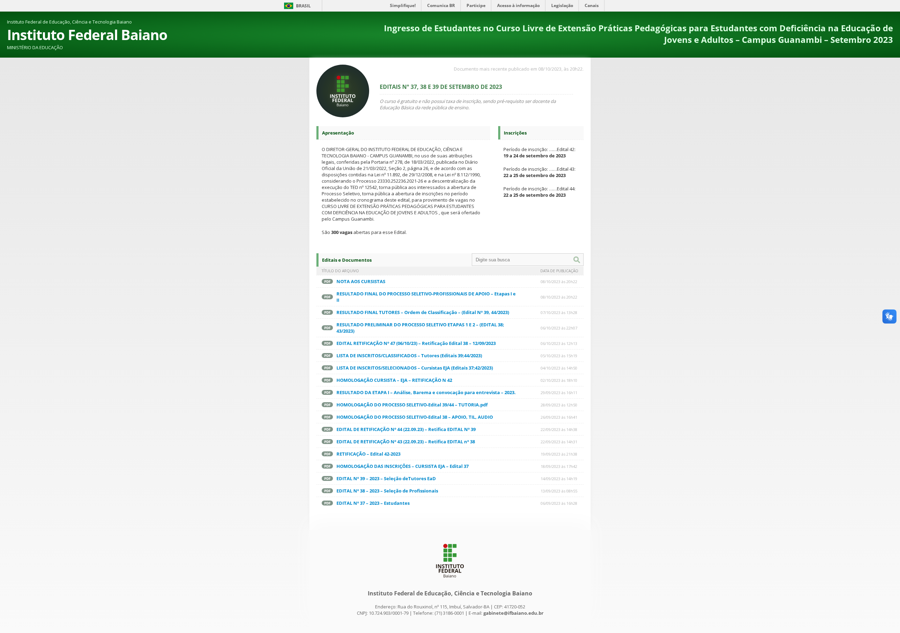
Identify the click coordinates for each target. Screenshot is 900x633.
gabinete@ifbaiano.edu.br (513, 613)
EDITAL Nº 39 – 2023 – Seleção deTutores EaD (386, 478)
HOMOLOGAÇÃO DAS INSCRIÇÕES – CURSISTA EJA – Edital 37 (402, 466)
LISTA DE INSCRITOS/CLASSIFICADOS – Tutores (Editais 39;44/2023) (409, 355)
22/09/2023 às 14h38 (559, 429)
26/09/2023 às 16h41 (559, 417)
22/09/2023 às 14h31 (559, 441)
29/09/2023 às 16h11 (559, 392)
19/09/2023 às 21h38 (559, 454)
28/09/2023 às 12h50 (559, 404)
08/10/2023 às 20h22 (559, 281)
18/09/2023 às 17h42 (559, 466)
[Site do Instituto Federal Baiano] (450, 579)
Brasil (303, 6)
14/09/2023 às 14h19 (559, 478)
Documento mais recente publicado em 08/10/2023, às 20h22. (519, 69)
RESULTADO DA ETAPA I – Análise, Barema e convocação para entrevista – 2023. (426, 392)
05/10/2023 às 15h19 (559, 355)
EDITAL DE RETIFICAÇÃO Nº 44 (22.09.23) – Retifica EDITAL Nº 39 (406, 429)
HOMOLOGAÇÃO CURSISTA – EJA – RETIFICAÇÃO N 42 (394, 380)
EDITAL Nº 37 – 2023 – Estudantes (373, 503)
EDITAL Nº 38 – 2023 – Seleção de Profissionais (387, 491)
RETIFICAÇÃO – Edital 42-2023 (368, 454)
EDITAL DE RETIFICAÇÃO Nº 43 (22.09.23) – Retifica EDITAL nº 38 (405, 441)
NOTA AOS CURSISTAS (360, 281)
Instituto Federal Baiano (87, 34)
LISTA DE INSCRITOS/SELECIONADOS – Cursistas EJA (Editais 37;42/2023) (414, 368)
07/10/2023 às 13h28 (559, 312)
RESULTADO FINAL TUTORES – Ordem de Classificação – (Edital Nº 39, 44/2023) (422, 312)
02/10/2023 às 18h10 (559, 380)
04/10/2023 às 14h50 (559, 368)
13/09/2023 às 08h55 (559, 491)
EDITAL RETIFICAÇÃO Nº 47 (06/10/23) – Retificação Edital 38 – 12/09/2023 (416, 343)
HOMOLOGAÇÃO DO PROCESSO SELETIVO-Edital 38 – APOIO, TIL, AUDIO (414, 417)
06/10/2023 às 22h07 (559, 328)
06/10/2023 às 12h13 (559, 343)
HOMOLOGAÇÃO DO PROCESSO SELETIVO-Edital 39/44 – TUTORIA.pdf (412, 405)
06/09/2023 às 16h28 (559, 503)
